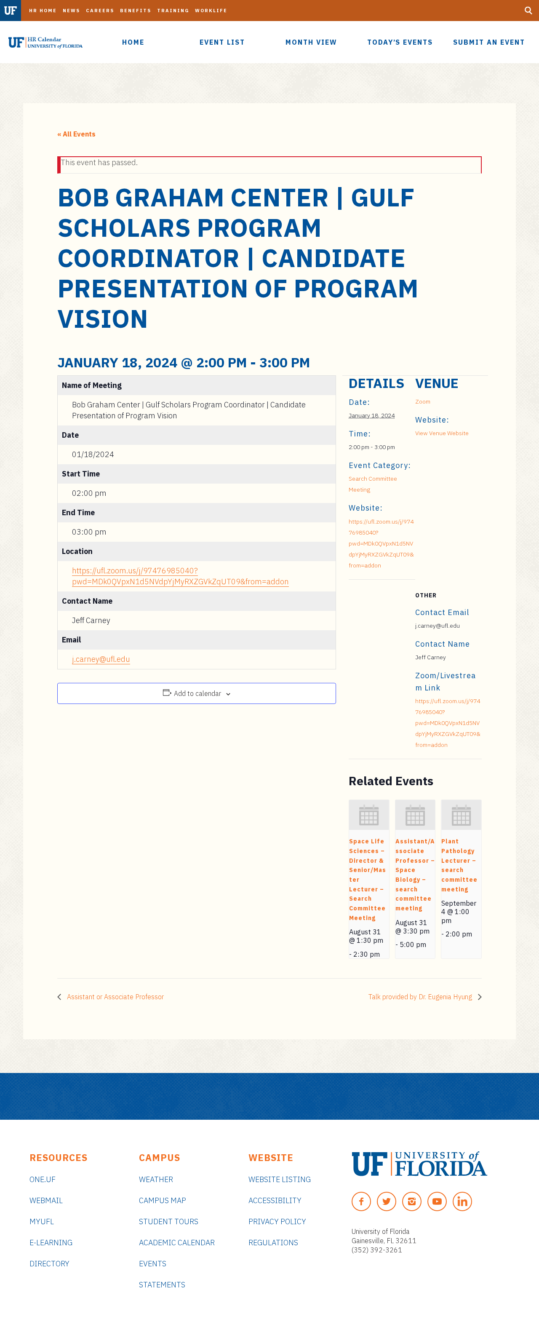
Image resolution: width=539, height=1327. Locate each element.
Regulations (273, 1242)
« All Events (76, 134)
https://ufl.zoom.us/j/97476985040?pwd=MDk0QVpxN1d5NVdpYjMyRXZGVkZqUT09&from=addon (381, 543)
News (71, 10)
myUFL (41, 1221)
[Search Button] (528, 10)
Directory (49, 1263)
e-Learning (50, 1242)
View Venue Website (442, 433)
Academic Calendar (177, 1242)
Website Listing (279, 1179)
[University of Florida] (420, 1163)
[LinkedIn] (462, 1201)
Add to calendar (197, 693)
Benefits (135, 10)
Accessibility (275, 1200)
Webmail (46, 1200)
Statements (162, 1285)
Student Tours (168, 1221)
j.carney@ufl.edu (101, 659)
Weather (156, 1179)
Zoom (422, 401)
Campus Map (162, 1200)
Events (152, 1263)
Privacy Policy (277, 1221)
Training (173, 10)
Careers (100, 10)
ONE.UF (42, 1179)
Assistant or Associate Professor (114, 997)
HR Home (43, 10)
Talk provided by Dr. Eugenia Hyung (421, 997)
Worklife (211, 10)
